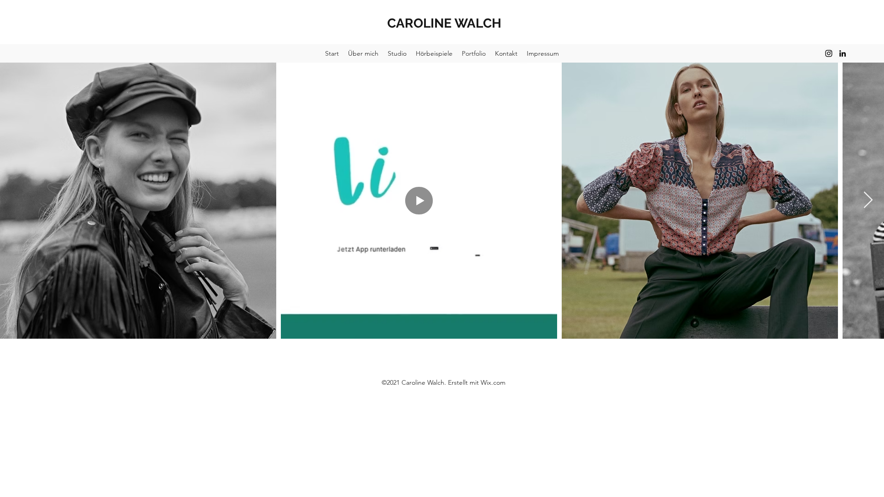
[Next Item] (868, 200)
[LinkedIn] (842, 53)
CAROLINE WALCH (444, 23)
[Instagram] (828, 53)
